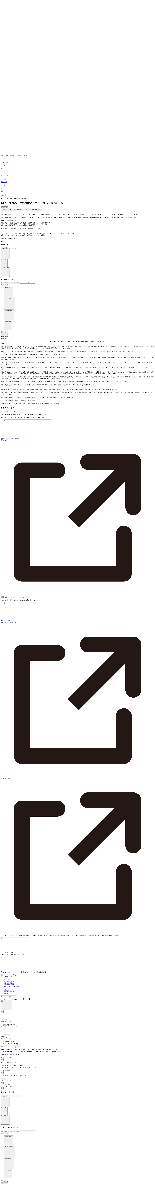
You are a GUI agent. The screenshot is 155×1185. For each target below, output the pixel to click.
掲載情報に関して (9, 983)
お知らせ (6, 990)
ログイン (3, 1078)
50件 (11, 338)
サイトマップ (8, 979)
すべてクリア (4, 334)
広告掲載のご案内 (9, 984)
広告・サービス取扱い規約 (11, 986)
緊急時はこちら (8, 993)
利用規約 (6, 988)
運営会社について (9, 991)
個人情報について (9, 981)
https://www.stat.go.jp (107, 935)
